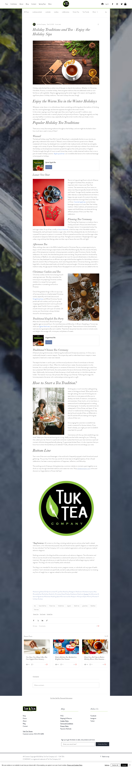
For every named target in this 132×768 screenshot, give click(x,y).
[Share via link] (47, 620)
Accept (124, 765)
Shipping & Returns (66, 718)
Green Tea (76, 12)
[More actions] (98, 24)
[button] (125, 4)
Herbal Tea (49, 614)
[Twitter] (122, 4)
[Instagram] (117, 4)
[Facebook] (112, 4)
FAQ (61, 716)
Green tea (52, 606)
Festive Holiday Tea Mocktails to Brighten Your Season (66, 658)
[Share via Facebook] (33, 620)
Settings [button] (107, 765)
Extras (25, 718)
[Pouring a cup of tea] (37, 646)
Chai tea (36, 609)
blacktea (93, 606)
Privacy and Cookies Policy (74, 765)
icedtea (56, 12)
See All (106, 636)
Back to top (105, 756)
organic (69, 606)
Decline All (115, 765)
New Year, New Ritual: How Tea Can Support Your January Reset (36, 658)
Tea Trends (86, 12)
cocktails (47, 12)
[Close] (130, 765)
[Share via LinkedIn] (42, 620)
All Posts (26, 12)
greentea (85, 606)
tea (35, 606)
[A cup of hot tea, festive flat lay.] (95, 646)
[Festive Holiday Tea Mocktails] (66, 646)
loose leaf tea (42, 606)
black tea (76, 606)
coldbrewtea (65, 12)
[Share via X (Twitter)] (38, 620)
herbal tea (61, 606)
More (94, 12)
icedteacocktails (37, 12)
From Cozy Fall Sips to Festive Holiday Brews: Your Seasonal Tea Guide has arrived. (94, 658)
